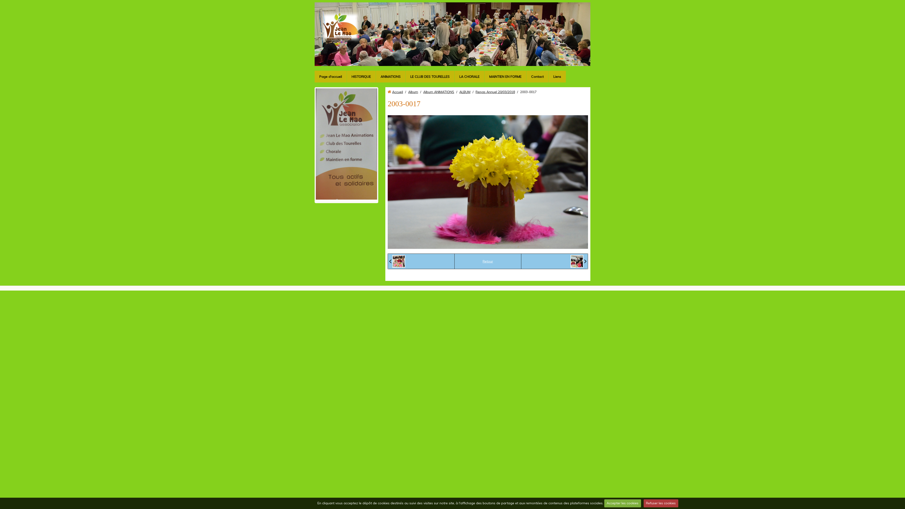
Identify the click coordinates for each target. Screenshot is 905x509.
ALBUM (464, 92)
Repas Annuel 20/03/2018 (495, 92)
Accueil (397, 92)
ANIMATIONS (391, 76)
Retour (488, 261)
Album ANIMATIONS (438, 92)
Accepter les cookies (622, 503)
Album (413, 92)
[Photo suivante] (579, 261)
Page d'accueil (330, 76)
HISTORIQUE (361, 76)
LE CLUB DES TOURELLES (430, 76)
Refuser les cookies (661, 503)
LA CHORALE (469, 76)
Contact (537, 76)
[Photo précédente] (397, 261)
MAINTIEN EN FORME (505, 76)
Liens (557, 76)
